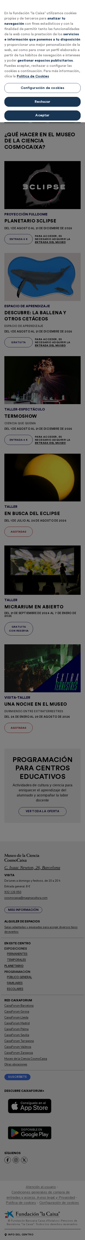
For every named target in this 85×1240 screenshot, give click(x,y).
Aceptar (42, 115)
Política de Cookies (33, 76)
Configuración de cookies (43, 88)
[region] (42, 61)
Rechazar (42, 101)
